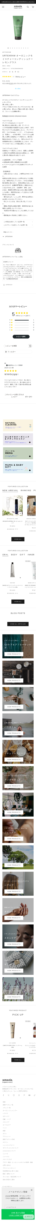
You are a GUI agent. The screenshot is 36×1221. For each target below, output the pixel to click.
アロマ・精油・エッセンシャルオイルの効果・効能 (18, 1162)
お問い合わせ (7, 1165)
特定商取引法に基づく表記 (10, 1171)
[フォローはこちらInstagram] (14, 1095)
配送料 (11, 83)
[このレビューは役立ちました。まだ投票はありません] (26, 397)
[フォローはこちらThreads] (19, 1095)
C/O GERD (12, 1043)
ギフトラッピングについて (10, 1148)
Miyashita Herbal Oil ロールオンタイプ (12, 522)
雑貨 (4, 1131)
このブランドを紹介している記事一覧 (15, 225)
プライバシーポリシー (9, 1168)
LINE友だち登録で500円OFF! (18, 1215)
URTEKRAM (6, 52)
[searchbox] (16, 346)
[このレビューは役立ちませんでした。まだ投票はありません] (29, 397)
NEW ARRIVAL (10, 490)
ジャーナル (6, 1156)
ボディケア (6, 1116)
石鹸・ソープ (7, 1119)
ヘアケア (5, 1113)
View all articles (18, 624)
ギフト (5, 1133)
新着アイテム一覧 (8, 1105)
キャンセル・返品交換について (12, 1177)
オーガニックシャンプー (10, 1110)
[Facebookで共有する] (10, 72)
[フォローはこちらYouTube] (29, 1095)
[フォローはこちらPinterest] (24, 1095)
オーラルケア (7, 1125)
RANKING (26, 490)
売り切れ (18, 88)
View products (13, 654)
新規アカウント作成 (8, 1139)
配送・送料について (8, 1174)
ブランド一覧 (7, 1108)
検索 (4, 1102)
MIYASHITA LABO (12, 518)
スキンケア (6, 1122)
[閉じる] (32, 1211)
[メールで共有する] (18, 72)
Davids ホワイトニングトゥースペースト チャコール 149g (12, 586)
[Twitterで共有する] (12, 72)
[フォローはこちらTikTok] (35, 1095)
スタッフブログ (7, 1159)
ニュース (5, 1154)
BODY (14, 555)
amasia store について (9, 1151)
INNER (31, 555)
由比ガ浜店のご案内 (8, 1179)
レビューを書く (21, 336)
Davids (12, 582)
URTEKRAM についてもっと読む (12, 257)
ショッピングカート (8, 1145)
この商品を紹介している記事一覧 (14, 222)
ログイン (5, 1142)
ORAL (5, 555)
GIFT (22, 555)
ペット (5, 1128)
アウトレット (7, 1136)
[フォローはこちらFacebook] (3, 1095)
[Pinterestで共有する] (15, 72)
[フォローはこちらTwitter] (9, 1095)
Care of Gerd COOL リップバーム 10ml (12, 1046)
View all (18, 539)
